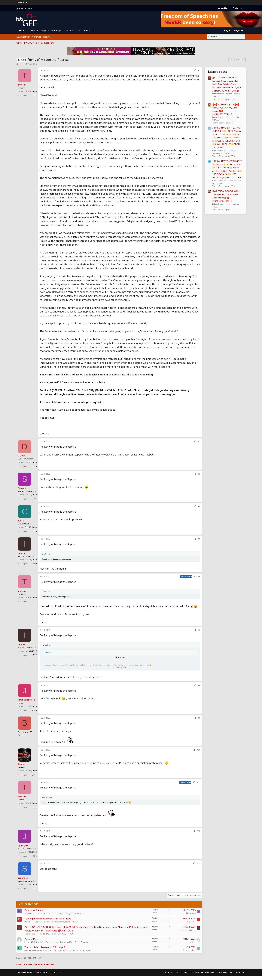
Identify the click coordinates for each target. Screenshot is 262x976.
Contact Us (238, 8)
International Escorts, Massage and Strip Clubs (65, 913)
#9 (199, 718)
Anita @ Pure (31, 939)
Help (231, 972)
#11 (198, 782)
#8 (199, 685)
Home (22, 30)
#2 (199, 441)
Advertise (223, 8)
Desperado (29, 922)
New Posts (71, 30)
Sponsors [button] (21, 2)
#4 (199, 506)
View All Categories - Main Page (45, 30)
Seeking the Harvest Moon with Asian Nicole (47, 918)
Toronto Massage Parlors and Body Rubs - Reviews (67, 942)
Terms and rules (207, 972)
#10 (198, 750)
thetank (21, 64)
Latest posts (217, 72)
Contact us (195, 972)
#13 (198, 863)
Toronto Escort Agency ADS (62, 934)
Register (47, 36)
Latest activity (23, 36)
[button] (79, 30)
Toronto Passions (31, 934)
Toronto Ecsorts (182, 972)
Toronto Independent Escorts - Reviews (63, 922)
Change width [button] (168, 972)
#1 (199, 70)
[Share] (195, 70)
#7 (199, 630)
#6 (199, 576)
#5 (199, 539)
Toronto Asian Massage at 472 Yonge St (45, 947)
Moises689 (29, 913)
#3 (199, 474)
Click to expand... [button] (120, 657)
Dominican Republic (34, 910)
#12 (198, 831)
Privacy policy (221, 972)
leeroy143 (28, 942)
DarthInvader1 (30, 950)
